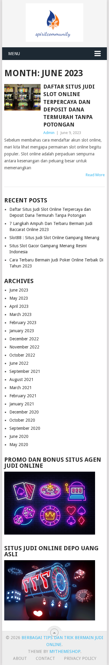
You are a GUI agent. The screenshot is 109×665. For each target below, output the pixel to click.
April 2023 (19, 306)
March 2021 (20, 387)
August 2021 (21, 379)
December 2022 (24, 338)
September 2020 (24, 428)
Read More (95, 175)
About (20, 658)
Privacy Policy (80, 658)
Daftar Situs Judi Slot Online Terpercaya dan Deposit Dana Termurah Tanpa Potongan (69, 105)
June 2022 (18, 363)
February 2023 (23, 322)
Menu (14, 53)
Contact (45, 658)
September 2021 (24, 371)
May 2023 (18, 298)
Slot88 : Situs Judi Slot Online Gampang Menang (54, 237)
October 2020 (22, 420)
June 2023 (18, 290)
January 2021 (21, 403)
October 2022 (22, 355)
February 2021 (23, 395)
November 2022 (24, 347)
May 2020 (18, 444)
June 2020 (18, 436)
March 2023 (20, 314)
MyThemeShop (64, 651)
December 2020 (24, 412)
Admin (48, 132)
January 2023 (21, 330)
